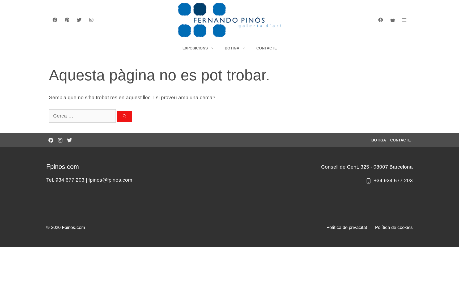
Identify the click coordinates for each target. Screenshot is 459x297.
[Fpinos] (229, 20)
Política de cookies (394, 227)
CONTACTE (266, 48)
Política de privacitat (346, 227)
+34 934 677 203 (393, 180)
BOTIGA (232, 48)
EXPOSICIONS (195, 48)
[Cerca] (124, 116)
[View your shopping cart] (392, 20)
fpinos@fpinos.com (110, 180)
